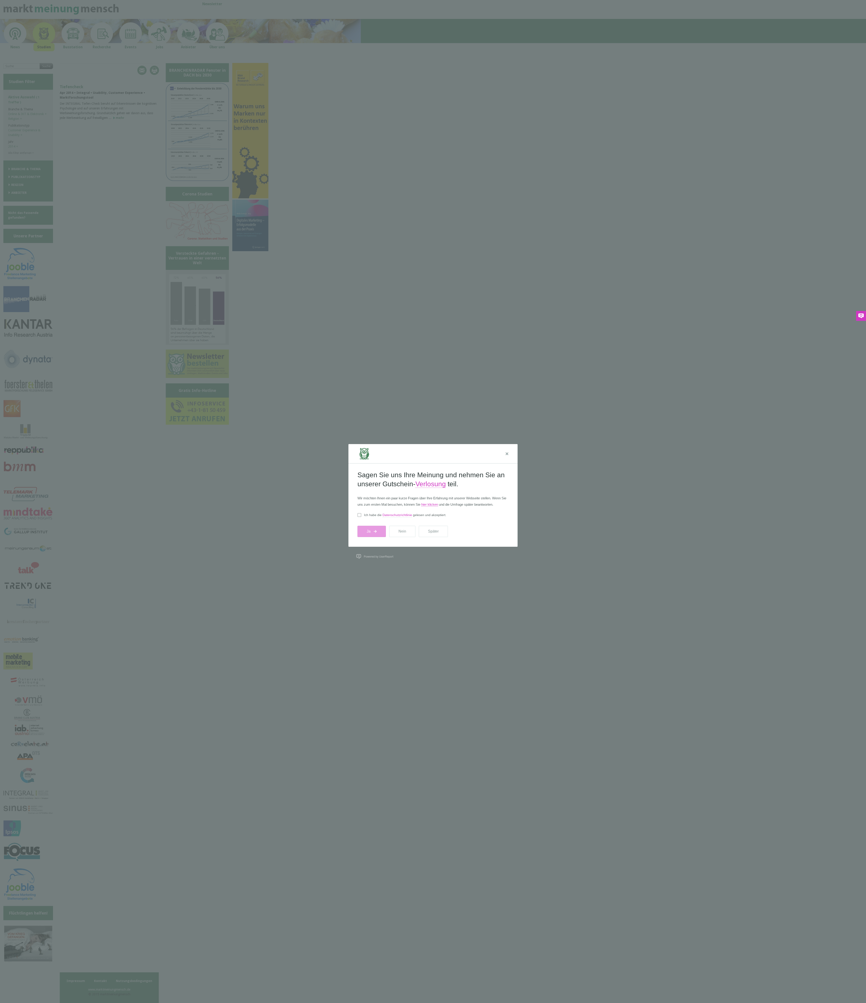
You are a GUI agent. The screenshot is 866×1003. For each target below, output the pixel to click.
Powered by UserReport (378, 556)
